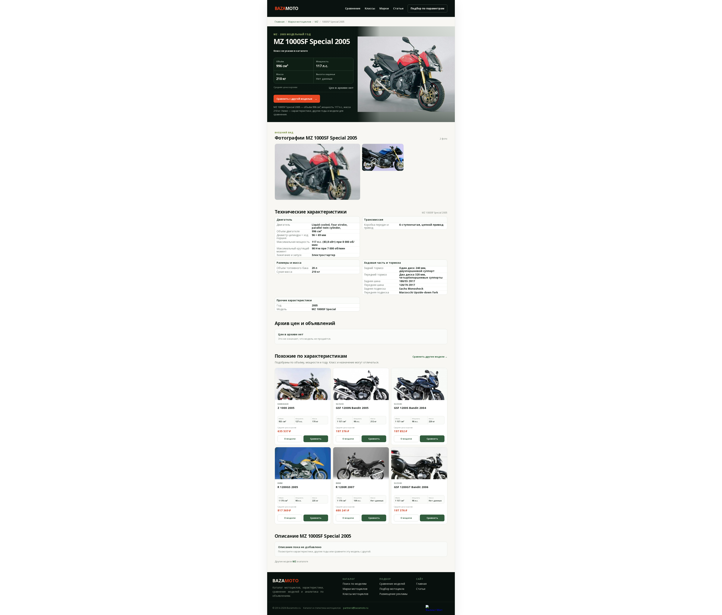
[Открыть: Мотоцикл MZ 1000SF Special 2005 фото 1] (317, 172)
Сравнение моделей (392, 583)
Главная (279, 21)
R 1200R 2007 (345, 487)
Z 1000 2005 (286, 408)
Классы (370, 8)
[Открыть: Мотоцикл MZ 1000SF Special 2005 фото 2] (383, 157)
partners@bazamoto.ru (355, 608)
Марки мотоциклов (299, 21)
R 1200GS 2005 (288, 487)
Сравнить (315, 438)
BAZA (285, 580)
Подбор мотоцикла (391, 589)
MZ (316, 21)
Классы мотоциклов (355, 594)
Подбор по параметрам (427, 8)
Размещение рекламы (393, 594)
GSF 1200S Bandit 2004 (410, 408)
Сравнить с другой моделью (297, 98)
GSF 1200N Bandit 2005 (352, 408)
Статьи (398, 8)
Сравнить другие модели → (430, 356)
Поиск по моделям (354, 583)
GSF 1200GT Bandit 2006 (411, 487)
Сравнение (352, 8)
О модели (290, 438)
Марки (384, 8)
